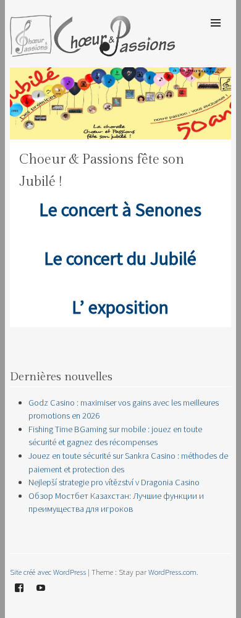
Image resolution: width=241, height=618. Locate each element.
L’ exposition (120, 307)
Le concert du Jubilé (120, 258)
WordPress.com (172, 572)
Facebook (19, 597)
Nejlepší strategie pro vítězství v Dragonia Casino (114, 482)
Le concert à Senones (120, 209)
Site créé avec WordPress (48, 572)
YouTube (41, 597)
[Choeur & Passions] (93, 53)
